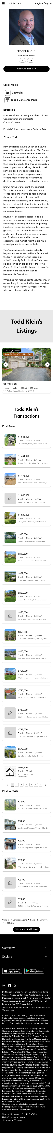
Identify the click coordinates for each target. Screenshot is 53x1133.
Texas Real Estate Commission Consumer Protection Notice (24, 1092)
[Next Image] (47, 364)
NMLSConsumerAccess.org (14, 1117)
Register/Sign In (43, 3)
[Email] (30, 60)
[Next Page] (46, 785)
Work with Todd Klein (26, 69)
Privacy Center (16, 995)
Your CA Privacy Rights (22, 1004)
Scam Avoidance (31, 995)
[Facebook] (11, 984)
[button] (3, 3)
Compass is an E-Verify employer (26, 998)
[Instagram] (5, 984)
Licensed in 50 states (12, 1120)
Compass (6, 920)
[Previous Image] (5, 364)
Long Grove (42, 920)
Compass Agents (20, 920)
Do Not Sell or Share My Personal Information (22, 992)
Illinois (32, 920)
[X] (16, 984)
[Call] (22, 60)
